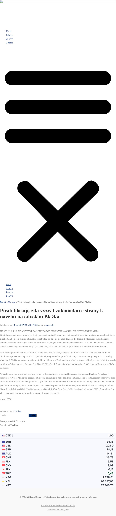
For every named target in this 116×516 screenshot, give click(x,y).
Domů (3, 302)
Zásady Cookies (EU (58, 509)
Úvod (8, 31)
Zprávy (9, 39)
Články (9, 35)
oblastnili (49, 325)
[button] (58, 163)
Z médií (9, 43)
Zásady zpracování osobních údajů (58, 505)
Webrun (93, 497)
